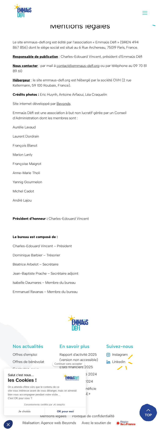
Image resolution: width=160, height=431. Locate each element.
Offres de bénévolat (28, 362)
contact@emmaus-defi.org (78, 66)
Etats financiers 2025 (76, 367)
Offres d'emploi (25, 354)
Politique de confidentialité (93, 416)
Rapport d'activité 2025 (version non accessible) (79, 357)
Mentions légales (53, 416)
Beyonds (63, 104)
